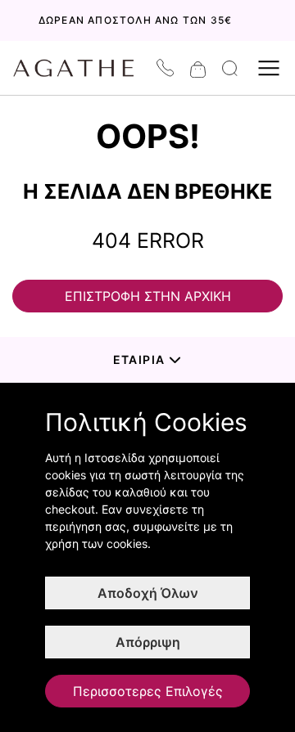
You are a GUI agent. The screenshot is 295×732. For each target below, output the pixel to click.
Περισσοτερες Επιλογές (148, 691)
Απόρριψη (148, 642)
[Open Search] (230, 68)
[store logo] (82, 68)
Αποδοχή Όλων (148, 593)
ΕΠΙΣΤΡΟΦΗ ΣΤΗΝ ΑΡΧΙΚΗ (148, 296)
